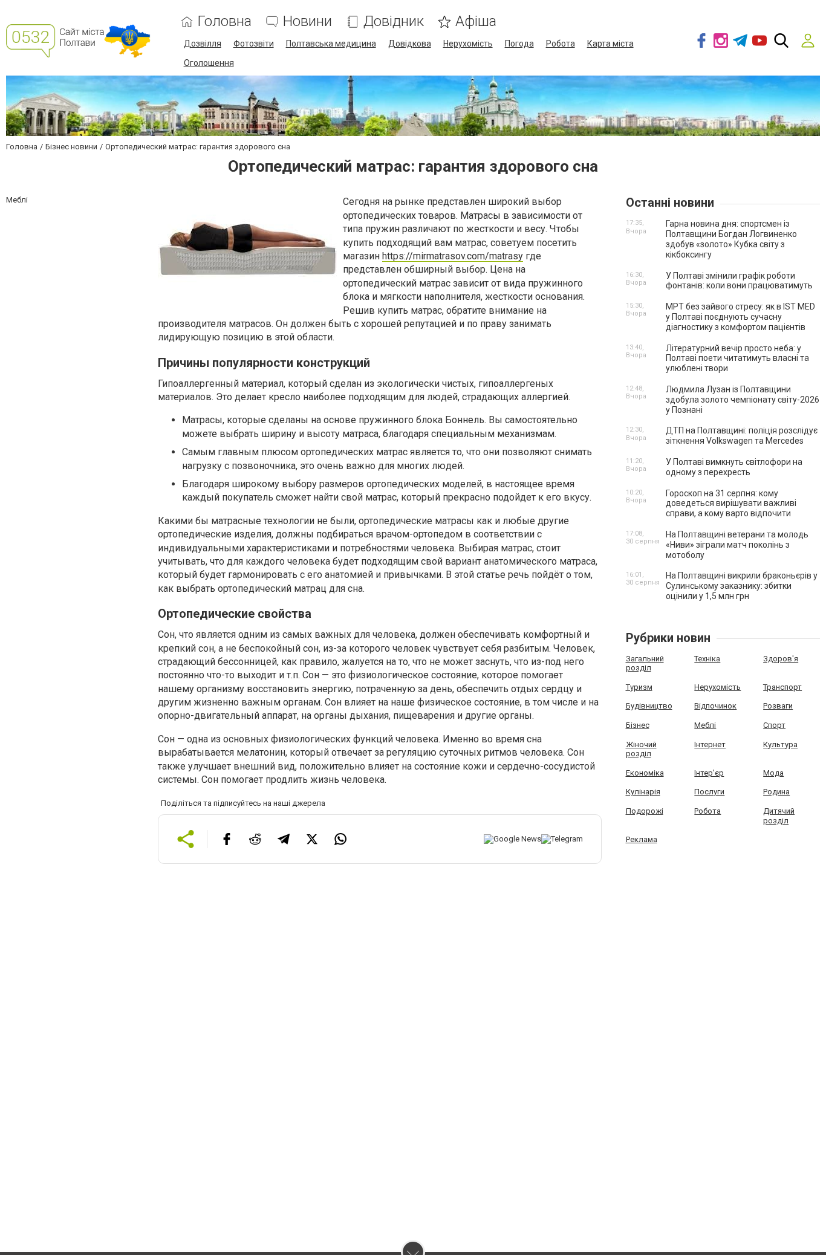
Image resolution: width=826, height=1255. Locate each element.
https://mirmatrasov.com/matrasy (452, 256)
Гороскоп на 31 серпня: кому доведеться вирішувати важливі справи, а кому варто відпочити (731, 503)
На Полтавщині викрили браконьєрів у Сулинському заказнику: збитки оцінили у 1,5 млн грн (742, 586)
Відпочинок (715, 705)
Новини (307, 21)
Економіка (645, 772)
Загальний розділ (645, 663)
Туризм (639, 687)
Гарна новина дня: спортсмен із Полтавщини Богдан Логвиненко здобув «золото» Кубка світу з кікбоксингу (731, 239)
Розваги (778, 705)
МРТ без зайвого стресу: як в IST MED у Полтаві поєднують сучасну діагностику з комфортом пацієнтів (740, 317)
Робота (560, 43)
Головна (225, 21)
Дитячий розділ (779, 815)
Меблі (705, 725)
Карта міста (610, 43)
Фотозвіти (253, 43)
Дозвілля (202, 43)
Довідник (393, 21)
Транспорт (782, 687)
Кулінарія (643, 791)
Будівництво (649, 705)
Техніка (707, 658)
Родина (776, 791)
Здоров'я (780, 658)
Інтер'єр (709, 772)
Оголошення (209, 63)
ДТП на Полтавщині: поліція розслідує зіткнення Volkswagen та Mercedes (742, 436)
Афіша (475, 21)
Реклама (641, 839)
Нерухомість (468, 43)
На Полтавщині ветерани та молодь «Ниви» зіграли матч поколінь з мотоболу (737, 545)
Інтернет (710, 744)
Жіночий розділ (641, 749)
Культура (780, 744)
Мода (773, 772)
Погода (519, 43)
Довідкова (409, 43)
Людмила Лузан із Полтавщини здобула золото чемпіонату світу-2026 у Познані (742, 399)
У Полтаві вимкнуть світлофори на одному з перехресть (734, 467)
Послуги (709, 791)
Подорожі (644, 811)
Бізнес (637, 725)
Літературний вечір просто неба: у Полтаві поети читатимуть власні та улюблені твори (737, 358)
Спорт (774, 725)
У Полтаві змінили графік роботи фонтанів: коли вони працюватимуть (739, 281)
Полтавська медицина (331, 43)
